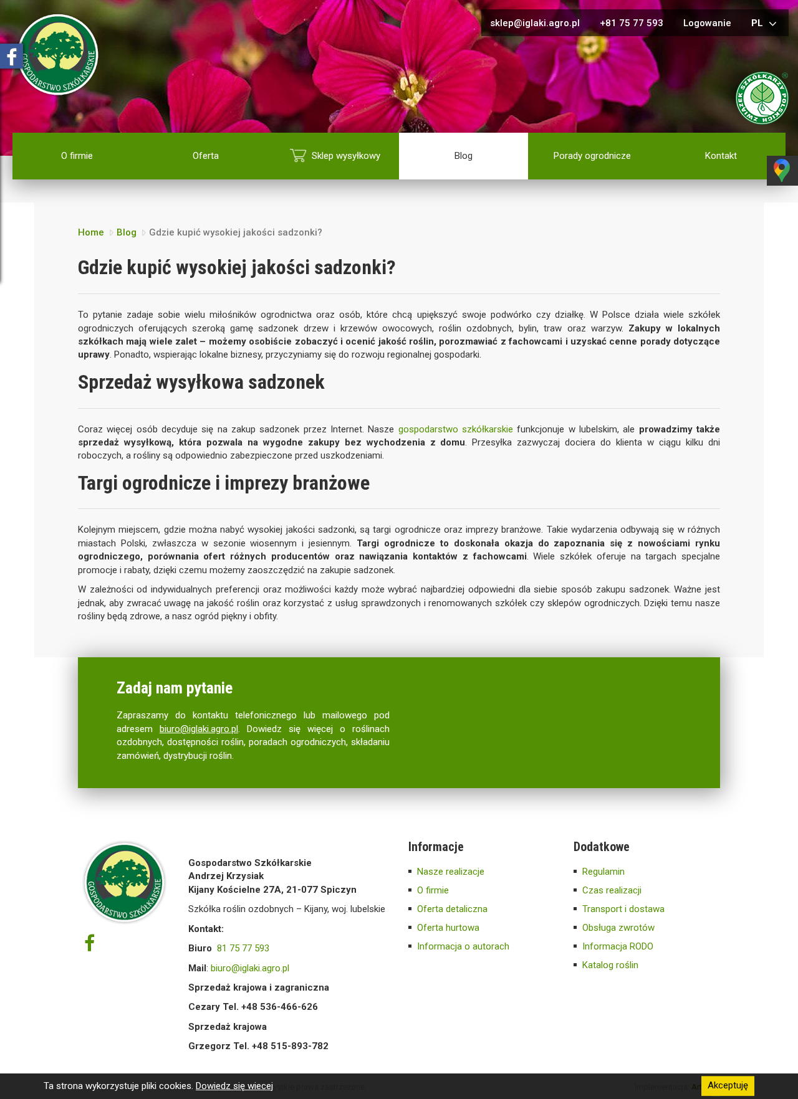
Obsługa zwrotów (618, 927)
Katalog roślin (610, 965)
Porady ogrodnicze (592, 155)
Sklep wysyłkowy (346, 155)
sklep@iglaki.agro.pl (535, 23)
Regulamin (603, 871)
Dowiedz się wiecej (234, 1086)
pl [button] (758, 23)
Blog (463, 155)
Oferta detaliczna (452, 909)
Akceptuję (728, 1086)
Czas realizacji (612, 890)
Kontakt (721, 155)
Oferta (206, 155)
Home (91, 232)
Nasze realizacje (450, 871)
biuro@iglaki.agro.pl (199, 729)
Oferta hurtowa (448, 927)
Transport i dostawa (623, 909)
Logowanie (707, 23)
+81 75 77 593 (631, 23)
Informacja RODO (617, 946)
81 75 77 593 (243, 948)
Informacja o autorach (463, 946)
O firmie (77, 155)
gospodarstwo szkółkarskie (455, 429)
